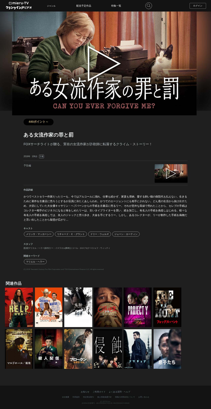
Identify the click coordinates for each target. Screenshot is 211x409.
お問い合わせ (143, 397)
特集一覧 (116, 5)
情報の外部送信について (125, 397)
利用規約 (76, 397)
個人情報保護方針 (104, 397)
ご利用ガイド (99, 392)
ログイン (197, 5)
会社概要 (65, 397)
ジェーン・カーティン (125, 234)
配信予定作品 (83, 5)
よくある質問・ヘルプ (119, 392)
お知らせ (85, 392)
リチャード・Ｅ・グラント (71, 234)
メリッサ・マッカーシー (38, 234)
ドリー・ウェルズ (99, 234)
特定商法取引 (88, 397)
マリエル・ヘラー (35, 261)
